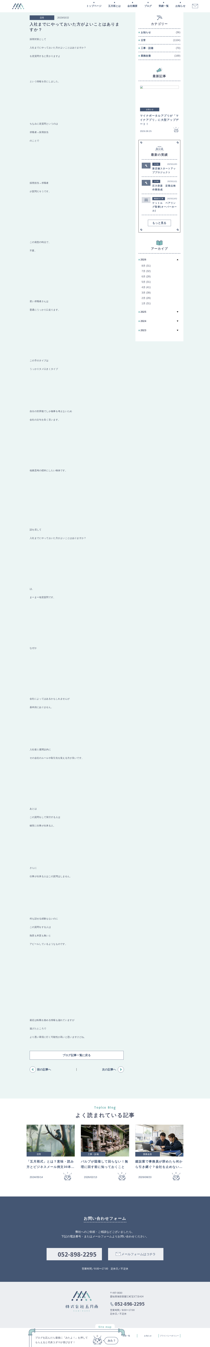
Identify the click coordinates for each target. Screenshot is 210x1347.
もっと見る (159, 222)
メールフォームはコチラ (138, 1254)
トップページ (93, 6)
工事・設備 (147, 48)
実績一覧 (164, 6)
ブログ (148, 6)
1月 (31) (146, 303)
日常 (143, 40)
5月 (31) (146, 282)
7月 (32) (146, 271)
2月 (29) (146, 298)
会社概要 (132, 6)
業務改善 (146, 55)
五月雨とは (114, 6)
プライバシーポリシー (169, 1336)
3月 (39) (146, 292)
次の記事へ (109, 1069)
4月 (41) (146, 287)
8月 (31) (146, 265)
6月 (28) (146, 276)
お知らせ (180, 6)
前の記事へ (44, 1069)
